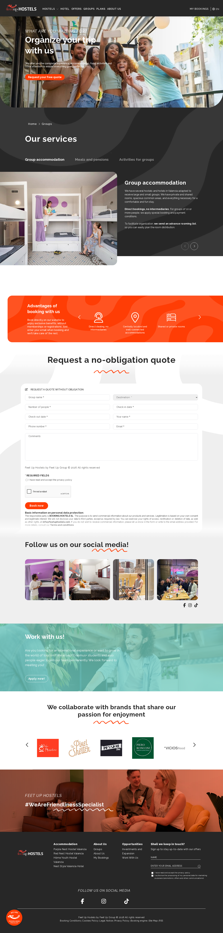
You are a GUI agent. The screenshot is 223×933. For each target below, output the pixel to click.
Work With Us (130, 857)
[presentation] (185, 246)
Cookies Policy (90, 920)
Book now (37, 505)
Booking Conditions (70, 920)
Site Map (153, 920)
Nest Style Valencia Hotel (69, 866)
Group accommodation (44, 159)
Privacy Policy (121, 920)
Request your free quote (45, 77)
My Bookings (101, 857)
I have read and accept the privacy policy (50, 480)
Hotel (65, 8)
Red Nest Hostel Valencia (69, 853)
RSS (161, 920)
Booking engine (139, 920)
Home (32, 123)
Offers (76, 8)
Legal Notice (106, 920)
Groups (89, 8)
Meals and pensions (92, 159)
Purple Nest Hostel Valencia (70, 849)
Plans (100, 8)
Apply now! (36, 678)
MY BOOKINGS (199, 8)
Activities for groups (136, 159)
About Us (114, 8)
